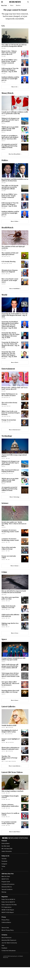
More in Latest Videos (14, 831)
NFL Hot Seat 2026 (7, 848)
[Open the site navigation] (5, 2)
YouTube (4, 858)
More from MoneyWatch (14, 154)
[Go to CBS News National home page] (15, 2)
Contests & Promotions (8, 884)
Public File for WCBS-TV (8, 899)
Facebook (4, 861)
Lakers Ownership (7, 851)
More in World (14, 362)
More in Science (14, 565)
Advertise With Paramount (9, 940)
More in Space (14, 700)
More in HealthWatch (14, 288)
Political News (5, 843)
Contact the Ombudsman (9, 950)
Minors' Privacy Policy (8, 930)
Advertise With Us (7, 886)
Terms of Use (5, 927)
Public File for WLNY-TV (8, 902)
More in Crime (14, 633)
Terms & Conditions (7, 889)
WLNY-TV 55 (5, 879)
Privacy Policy (5, 919)
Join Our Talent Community (9, 942)
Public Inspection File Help (9, 904)
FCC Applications (6, 907)
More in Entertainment (14, 429)
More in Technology (14, 497)
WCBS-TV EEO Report (8, 909)
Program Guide (6, 881)
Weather (18, 5)
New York (4, 5)
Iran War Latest (6, 846)
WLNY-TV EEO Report (8, 912)
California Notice (6, 922)
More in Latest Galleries (14, 766)
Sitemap (4, 892)
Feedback (4, 948)
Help (3, 945)
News (12, 5)
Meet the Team (6, 876)
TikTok (3, 866)
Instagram (4, 863)
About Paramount (6, 937)
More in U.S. (15, 86)
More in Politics (14, 221)
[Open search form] (28, 2)
